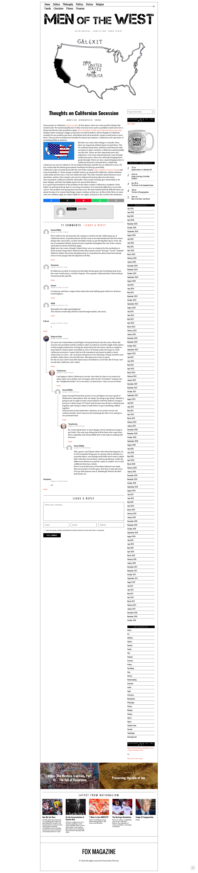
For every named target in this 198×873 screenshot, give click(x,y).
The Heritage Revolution (121, 817)
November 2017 (132, 570)
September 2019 (132, 487)
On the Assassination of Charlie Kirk (75, 818)
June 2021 (130, 407)
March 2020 (131, 464)
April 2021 (130, 414)
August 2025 (131, 235)
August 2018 (131, 536)
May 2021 (130, 410)
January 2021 (131, 426)
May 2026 (130, 216)
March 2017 (131, 601)
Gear (128, 672)
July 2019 (130, 494)
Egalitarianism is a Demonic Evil (141, 170)
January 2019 (131, 517)
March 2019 (131, 509)
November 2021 (132, 387)
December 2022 (132, 338)
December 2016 (132, 612)
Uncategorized (132, 737)
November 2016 (132, 616)
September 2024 (132, 277)
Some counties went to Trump (106, 170)
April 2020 (130, 460)
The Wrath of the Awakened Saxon (142, 185)
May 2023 (130, 319)
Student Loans (131, 725)
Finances (130, 657)
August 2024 (131, 281)
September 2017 (132, 578)
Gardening (130, 668)
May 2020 (130, 456)
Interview (130, 683)
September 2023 (132, 304)
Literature (130, 695)
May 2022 (130, 365)
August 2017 (131, 582)
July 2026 (130, 208)
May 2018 (130, 548)
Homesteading (132, 679)
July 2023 (130, 311)
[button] (153, 112)
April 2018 (130, 551)
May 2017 (130, 593)
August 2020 (131, 445)
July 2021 (130, 403)
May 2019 (130, 502)
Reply (53, 260)
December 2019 (132, 475)
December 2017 (132, 567)
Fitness (129, 664)
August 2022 (131, 353)
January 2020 (131, 471)
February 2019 (131, 513)
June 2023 (130, 315)
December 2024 (132, 265)
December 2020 (132, 429)
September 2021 (132, 395)
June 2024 (130, 288)
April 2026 (130, 220)
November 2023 (132, 296)
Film (128, 653)
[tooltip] (51, 200)
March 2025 (131, 254)
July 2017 (130, 586)
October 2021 (131, 391)
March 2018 (131, 555)
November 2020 (132, 433)
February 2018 (131, 559)
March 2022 (131, 372)
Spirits (129, 718)
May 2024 (130, 292)
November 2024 (132, 269)
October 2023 (131, 300)
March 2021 (131, 418)
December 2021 (132, 384)
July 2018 (130, 540)
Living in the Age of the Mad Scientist (140, 177)
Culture (129, 641)
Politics (90, 120)
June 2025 (130, 243)
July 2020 (130, 448)
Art (128, 634)
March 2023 (131, 326)
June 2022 (130, 361)
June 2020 (130, 452)
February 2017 (131, 605)
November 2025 (132, 224)
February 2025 (132, 258)
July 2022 (130, 357)
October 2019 (131, 483)
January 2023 (131, 334)
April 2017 (130, 597)
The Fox (115, 861)
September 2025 (132, 231)
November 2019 (132, 479)
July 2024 (130, 285)
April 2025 (130, 250)
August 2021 (131, 399)
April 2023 (130, 323)
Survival (129, 729)
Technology (130, 733)
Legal (129, 691)
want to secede (71, 125)
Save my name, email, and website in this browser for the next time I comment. (75, 530)
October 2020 (131, 437)
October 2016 (131, 620)
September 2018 (132, 532)
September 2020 (132, 441)
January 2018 (131, 563)
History (129, 676)
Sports (129, 721)
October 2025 (131, 227)
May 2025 (130, 246)
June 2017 (130, 590)
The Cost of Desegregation (140, 192)
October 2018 (131, 529)
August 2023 (131, 307)
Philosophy (130, 702)
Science (129, 714)
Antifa (129, 630)
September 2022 (132, 349)
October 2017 (131, 574)
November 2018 (132, 525)
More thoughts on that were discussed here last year (99, 130)
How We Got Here (48, 817)
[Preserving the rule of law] (128, 776)
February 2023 (132, 330)
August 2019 (131, 490)
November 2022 (132, 342)
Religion (130, 710)
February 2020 (132, 468)
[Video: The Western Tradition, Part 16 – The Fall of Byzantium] (69, 776)
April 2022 (130, 368)
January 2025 (131, 262)
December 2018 (132, 521)
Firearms (130, 660)
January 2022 (131, 380)
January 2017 (131, 609)
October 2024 (131, 273)
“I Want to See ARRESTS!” (99, 817)
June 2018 (130, 544)
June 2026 (130, 212)
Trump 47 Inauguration (144, 817)
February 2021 (131, 422)
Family (129, 649)
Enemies (130, 645)
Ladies (129, 687)
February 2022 (132, 376)
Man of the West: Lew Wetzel (140, 199)
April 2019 (130, 506)
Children (130, 638)
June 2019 (130, 498)
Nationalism (83, 120)
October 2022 (131, 346)
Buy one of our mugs (135, 758)
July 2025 (130, 239)
